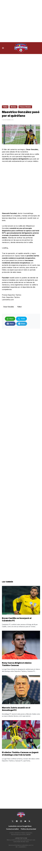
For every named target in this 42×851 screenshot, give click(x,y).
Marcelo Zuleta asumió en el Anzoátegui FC (16, 708)
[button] (3, 48)
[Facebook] (16, 821)
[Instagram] (21, 821)
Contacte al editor (12, 829)
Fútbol (5, 107)
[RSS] (29, 821)
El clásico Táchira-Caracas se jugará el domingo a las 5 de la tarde (20, 753)
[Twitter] (12, 821)
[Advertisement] (21, 21)
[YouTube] (25, 821)
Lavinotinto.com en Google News (20, 826)
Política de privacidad (28, 829)
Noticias (13, 107)
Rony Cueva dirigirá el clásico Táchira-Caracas (17, 664)
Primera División (25, 107)
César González (8, 307)
